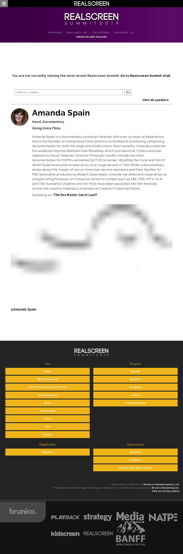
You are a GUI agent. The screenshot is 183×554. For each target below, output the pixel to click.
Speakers (135, 379)
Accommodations (135, 403)
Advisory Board (47, 395)
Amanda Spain (61, 112)
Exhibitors (135, 460)
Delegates (135, 387)
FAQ (47, 426)
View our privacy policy (165, 491)
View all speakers (155, 100)
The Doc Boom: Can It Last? (75, 195)
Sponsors (135, 452)
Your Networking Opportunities (47, 387)
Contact (47, 434)
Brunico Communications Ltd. (161, 484)
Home (47, 371)
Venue (135, 395)
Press (47, 418)
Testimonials (47, 410)
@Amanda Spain (23, 309)
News (47, 403)
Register (47, 452)
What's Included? (47, 379)
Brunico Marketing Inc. (165, 487)
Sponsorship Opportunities (135, 467)
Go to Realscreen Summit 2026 (145, 76)
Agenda (135, 371)
